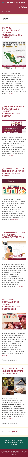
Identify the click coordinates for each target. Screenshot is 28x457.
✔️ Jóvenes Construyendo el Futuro (14, 4)
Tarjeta (7, 440)
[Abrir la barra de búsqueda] (2, 11)
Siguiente (14, 431)
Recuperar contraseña (10, 442)
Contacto (14, 454)
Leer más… (11, 93)
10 (9, 431)
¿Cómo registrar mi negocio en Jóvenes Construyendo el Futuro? (13, 172)
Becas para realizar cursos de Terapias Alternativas (13, 371)
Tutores (13, 440)
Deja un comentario (10, 360)
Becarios (19, 440)
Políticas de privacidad (19, 453)
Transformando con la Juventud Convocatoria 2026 (13, 234)
